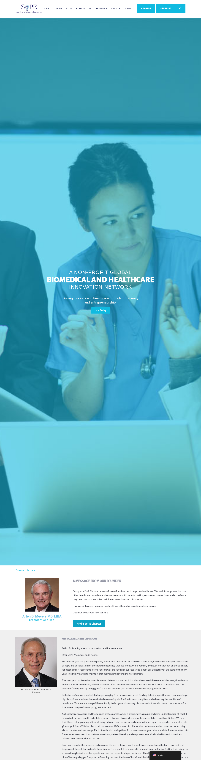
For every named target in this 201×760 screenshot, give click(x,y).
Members (146, 8)
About (48, 8)
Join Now (165, 8)
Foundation (83, 8)
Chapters (101, 8)
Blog (69, 8)
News (59, 8)
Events (115, 8)
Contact (129, 8)
